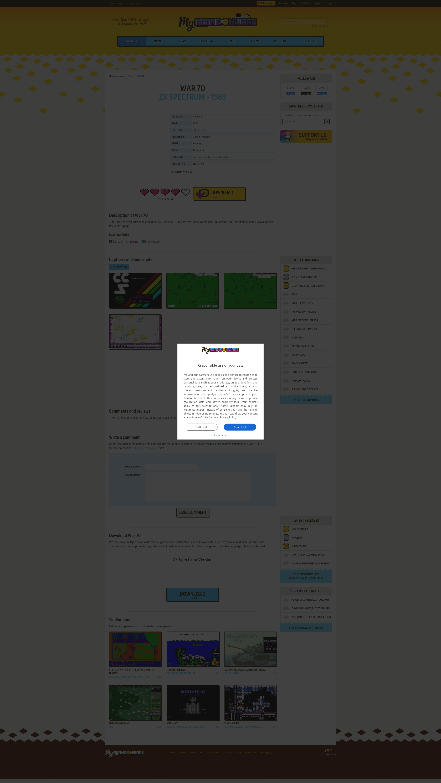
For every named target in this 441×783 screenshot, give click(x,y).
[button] (220, 435)
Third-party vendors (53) (215, 394)
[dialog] (220, 391)
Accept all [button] (240, 427)
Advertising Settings (206, 413)
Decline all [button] (201, 427)
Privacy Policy (228, 417)
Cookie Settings (209, 417)
